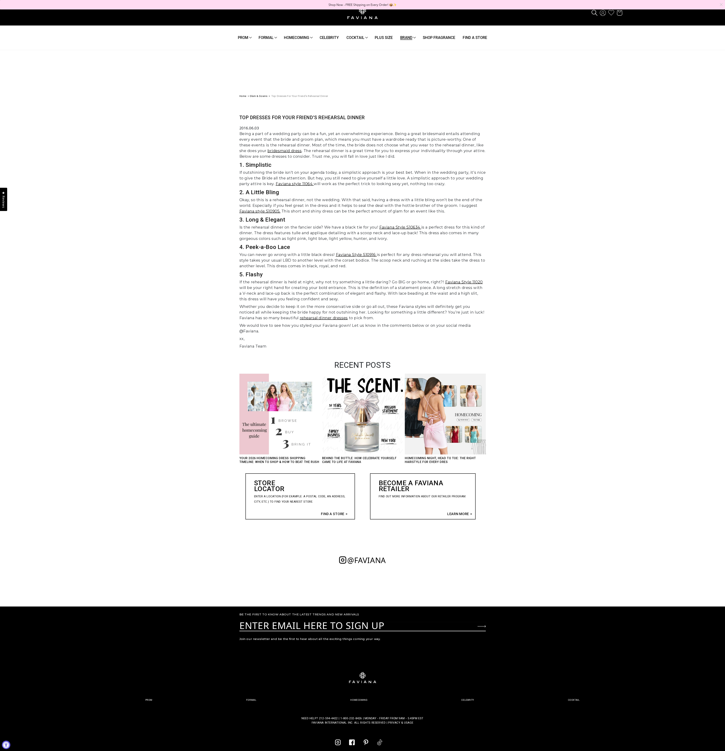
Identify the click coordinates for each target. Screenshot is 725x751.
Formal (266, 37)
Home (242, 96)
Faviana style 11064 (295, 184)
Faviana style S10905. (260, 211)
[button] (594, 13)
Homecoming (296, 37)
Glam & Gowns (258, 96)
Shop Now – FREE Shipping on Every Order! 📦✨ (363, 5)
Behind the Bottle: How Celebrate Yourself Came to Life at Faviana (359, 460)
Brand (406, 37)
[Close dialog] (721, 5)
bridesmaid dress (285, 150)
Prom (243, 37)
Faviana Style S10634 (400, 227)
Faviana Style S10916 (356, 254)
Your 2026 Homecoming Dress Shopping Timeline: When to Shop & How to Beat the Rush (279, 460)
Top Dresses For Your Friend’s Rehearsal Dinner (299, 96)
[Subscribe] (481, 626)
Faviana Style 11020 (464, 282)
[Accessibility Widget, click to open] (6, 745)
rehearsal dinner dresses (324, 318)
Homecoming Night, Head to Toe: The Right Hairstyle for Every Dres (440, 460)
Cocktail (355, 37)
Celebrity (467, 699)
